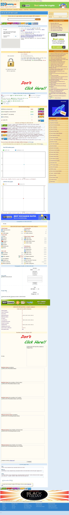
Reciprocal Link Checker (54, 150)
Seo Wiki (13, 505)
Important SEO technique (52, 505)
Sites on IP (36, 32)
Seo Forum (13, 506)
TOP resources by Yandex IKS (57, 28)
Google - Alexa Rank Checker (55, 139)
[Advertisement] (58, 192)
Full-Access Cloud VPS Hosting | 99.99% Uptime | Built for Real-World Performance (57, 55)
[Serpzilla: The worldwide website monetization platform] (58, 116)
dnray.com (12, 460)
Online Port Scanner (54, 166)
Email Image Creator (54, 177)
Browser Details (53, 175)
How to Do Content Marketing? (56, 56)
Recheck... (21, 99)
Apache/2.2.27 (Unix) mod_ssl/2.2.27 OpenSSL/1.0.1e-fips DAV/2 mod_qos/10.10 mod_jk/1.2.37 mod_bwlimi (32, 35)
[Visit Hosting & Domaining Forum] (33, 91)
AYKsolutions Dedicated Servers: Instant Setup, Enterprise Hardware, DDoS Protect (58, 60)
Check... (3, 96)
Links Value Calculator (54, 143)
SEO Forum (9, 9)
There (45, 261)
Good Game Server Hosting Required (58, 62)
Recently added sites (55, 23)
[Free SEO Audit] (15, 489)
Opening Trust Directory (52, 506)
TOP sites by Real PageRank (56, 27)
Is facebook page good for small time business (59, 76)
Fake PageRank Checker (55, 135)
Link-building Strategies (28, 505)
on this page (30, 142)
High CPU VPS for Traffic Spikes (57, 65)
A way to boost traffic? (55, 75)
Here (42, 261)
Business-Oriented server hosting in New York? (59, 53)
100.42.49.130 (28, 28)
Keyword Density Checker (55, 124)
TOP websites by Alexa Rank (56, 30)
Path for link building (27, 507)
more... (41, 0)
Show (22, 238)
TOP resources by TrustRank (56, 24)
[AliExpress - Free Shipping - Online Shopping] (34, 500)
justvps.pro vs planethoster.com (56, 91)
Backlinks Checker (53, 141)
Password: (51, 14)
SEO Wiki (3, 509)
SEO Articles (52, 181)
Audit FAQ (26, 9)
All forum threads (58, 97)
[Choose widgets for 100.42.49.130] (35, 24)
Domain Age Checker (54, 154)
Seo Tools (13, 507)
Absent (38, 95)
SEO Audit (3, 9)
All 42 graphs (34, 284)
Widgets (21, 9)
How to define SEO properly (53, 507)
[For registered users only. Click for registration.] (12, 480)
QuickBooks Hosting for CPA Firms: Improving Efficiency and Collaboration (58, 80)
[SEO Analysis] (8, 7)
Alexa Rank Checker (54, 137)
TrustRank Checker (53, 120)
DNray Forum (33, 9)
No (38, 97)
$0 (32, 109)
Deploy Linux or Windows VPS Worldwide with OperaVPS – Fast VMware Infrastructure (58, 90)
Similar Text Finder (53, 129)
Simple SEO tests (39, 505)
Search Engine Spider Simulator (56, 133)
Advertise (16, 9)
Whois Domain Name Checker (56, 171)
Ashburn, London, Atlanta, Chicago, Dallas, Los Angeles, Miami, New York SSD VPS (58, 69)
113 (45, 233)
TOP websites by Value (55, 26)
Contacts (3, 506)
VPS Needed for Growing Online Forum (58, 61)
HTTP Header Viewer (54, 164)
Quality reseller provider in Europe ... (57, 64)
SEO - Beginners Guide (28, 506)
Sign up (50, 16)
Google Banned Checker (54, 160)
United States (30, 29)
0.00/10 (31, 111)
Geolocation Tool (53, 162)
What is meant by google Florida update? (58, 58)
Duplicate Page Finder (54, 131)
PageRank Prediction (54, 122)
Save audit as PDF (7, 480)
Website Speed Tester (54, 156)
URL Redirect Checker (54, 158)
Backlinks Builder (53, 145)
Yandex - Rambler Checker (55, 173)
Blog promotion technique (40, 506)
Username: (51, 13)
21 (45, 231)
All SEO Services (53, 179)
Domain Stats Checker (54, 152)
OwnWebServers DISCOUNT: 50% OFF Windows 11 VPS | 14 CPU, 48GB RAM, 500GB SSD (57, 93)
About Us (3, 505)
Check (22, 231)
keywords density (33, 59)
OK (15, 36)
